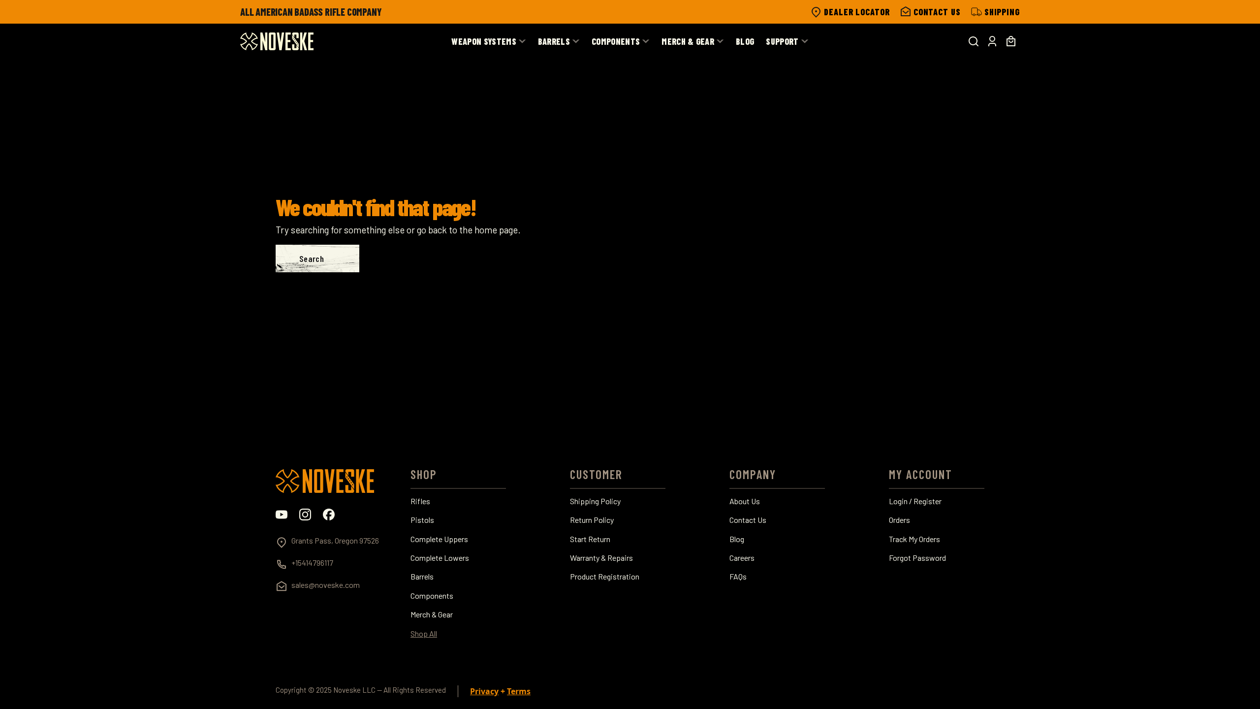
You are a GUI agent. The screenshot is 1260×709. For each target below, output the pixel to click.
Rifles (420, 501)
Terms (519, 691)
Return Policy (592, 520)
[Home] (277, 41)
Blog (736, 539)
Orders (899, 520)
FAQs (738, 576)
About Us (744, 501)
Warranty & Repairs (601, 557)
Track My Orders (914, 539)
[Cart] (1011, 41)
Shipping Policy (595, 501)
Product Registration (604, 576)
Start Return (590, 539)
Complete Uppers (439, 539)
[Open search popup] (973, 41)
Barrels (422, 576)
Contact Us (747, 520)
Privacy (484, 691)
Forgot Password (917, 557)
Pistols (422, 520)
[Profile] (992, 41)
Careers (742, 557)
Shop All (423, 633)
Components (431, 595)
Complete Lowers (439, 557)
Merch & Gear (431, 614)
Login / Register (915, 501)
